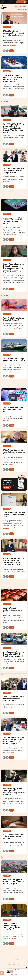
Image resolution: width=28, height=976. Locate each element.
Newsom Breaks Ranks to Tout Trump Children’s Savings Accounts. (13, 171)
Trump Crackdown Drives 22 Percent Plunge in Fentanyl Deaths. (13, 699)
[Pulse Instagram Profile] (14, 964)
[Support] (7, 50)
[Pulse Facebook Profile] (9, 964)
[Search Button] (14, 2)
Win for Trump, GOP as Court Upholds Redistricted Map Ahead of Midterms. (14, 792)
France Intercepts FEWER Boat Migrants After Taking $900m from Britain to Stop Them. (13, 561)
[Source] (4, 50)
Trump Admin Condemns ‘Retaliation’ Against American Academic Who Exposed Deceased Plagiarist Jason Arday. (13, 268)
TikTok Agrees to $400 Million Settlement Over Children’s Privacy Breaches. (13, 221)
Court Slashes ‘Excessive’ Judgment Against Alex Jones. (13, 410)
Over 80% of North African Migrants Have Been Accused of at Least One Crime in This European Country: (14, 128)
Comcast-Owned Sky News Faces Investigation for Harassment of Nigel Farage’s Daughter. (14, 741)
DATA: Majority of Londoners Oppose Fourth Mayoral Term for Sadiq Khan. (14, 34)
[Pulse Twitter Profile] (18, 964)
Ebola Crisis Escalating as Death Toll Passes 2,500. (13, 319)
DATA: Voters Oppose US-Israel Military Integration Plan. (14, 452)
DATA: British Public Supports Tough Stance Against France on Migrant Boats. (12, 78)
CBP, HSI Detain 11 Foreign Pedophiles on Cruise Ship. (14, 360)
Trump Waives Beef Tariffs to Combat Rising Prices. (13, 610)
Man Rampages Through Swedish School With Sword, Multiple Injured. (13, 654)
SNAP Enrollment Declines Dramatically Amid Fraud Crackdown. (14, 515)
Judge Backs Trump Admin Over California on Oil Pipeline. (14, 837)
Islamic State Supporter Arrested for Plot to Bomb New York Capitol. (13, 882)
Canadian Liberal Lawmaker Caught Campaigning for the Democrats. (11, 927)
